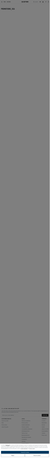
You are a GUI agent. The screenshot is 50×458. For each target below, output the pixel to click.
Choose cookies (37, 455)
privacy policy (32, 448)
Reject (12, 455)
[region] (25, 451)
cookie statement (24, 448)
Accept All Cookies (25, 452)
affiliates (7, 445)
